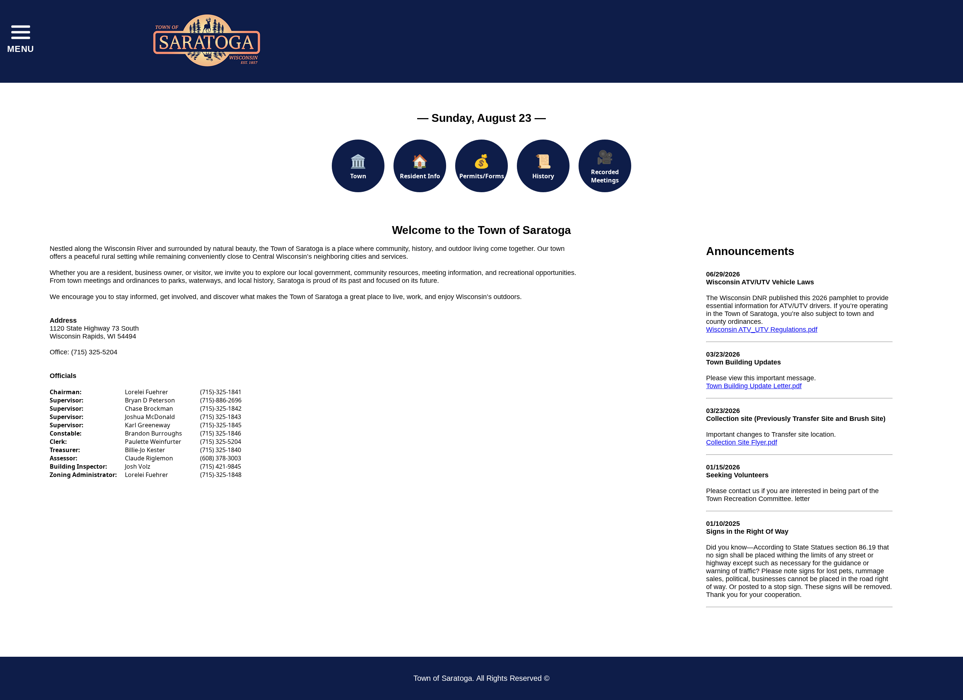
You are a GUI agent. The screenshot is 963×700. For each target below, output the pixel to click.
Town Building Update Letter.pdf (754, 386)
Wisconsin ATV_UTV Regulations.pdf (761, 329)
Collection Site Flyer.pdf (741, 442)
